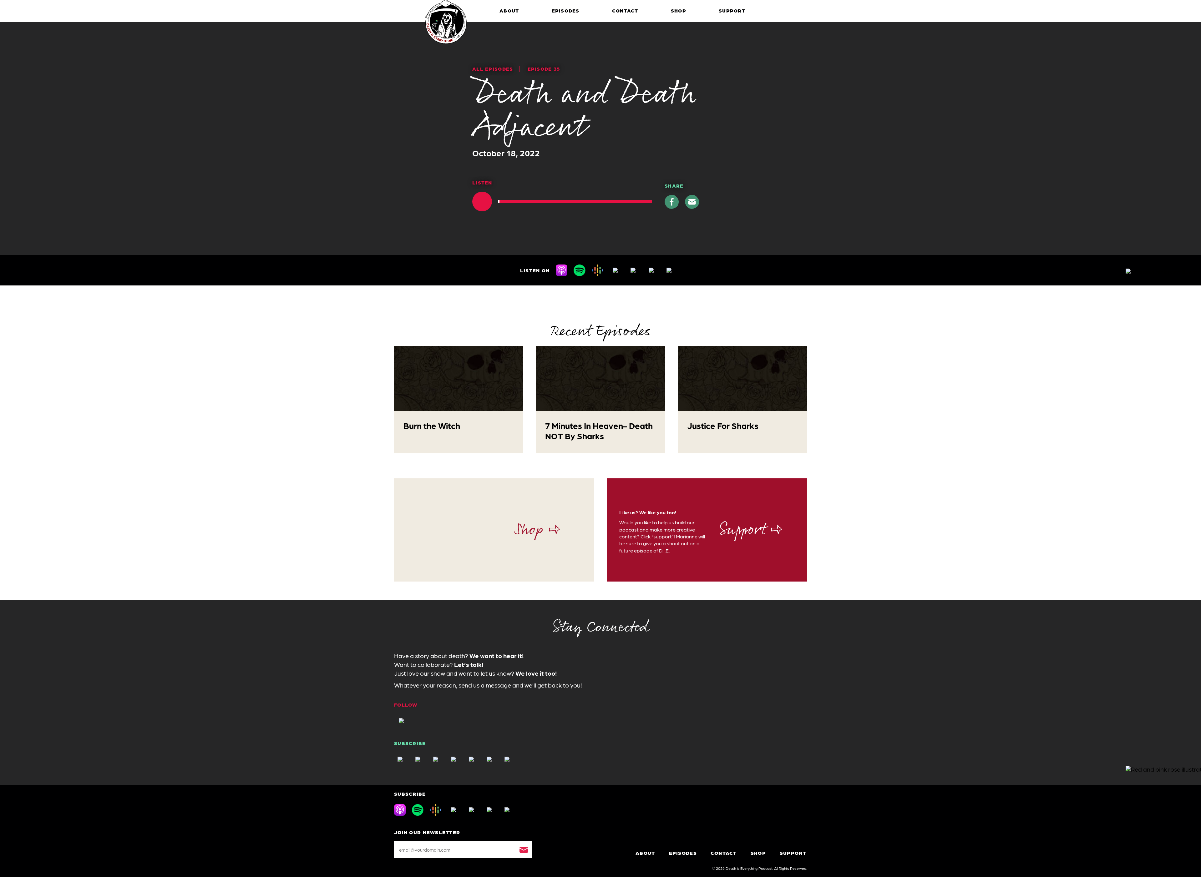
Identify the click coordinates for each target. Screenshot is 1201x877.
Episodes (566, 10)
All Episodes (492, 69)
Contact (625, 10)
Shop (678, 10)
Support (732, 10)
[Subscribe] (524, 849)
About (509, 10)
